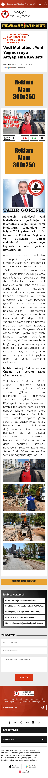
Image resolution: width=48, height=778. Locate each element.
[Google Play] (31, 766)
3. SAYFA (12, 34)
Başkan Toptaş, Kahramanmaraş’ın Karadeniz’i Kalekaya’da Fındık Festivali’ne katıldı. (24, 617)
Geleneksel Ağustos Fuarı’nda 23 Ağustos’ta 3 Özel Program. (20, 600)
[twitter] (15, 722)
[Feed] (39, 722)
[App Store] (14, 766)
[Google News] (14, 67)
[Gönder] (43, 707)
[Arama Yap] (39, 4)
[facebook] (9, 722)
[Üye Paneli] (44, 4)
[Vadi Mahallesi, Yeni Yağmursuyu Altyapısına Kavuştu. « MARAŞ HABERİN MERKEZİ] (16, 14)
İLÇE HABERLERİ (16, 37)
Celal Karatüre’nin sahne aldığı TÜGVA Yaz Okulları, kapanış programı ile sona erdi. (24, 606)
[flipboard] (33, 722)
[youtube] (27, 722)
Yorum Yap (24, 677)
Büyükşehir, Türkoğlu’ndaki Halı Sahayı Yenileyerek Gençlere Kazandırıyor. (22, 612)
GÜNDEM (23, 34)
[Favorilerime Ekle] (42, 138)
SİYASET (11, 39)
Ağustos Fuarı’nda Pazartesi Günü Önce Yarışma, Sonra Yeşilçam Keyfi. (23, 623)
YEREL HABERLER (16, 41)
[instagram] (21, 722)
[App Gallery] (24, 771)
